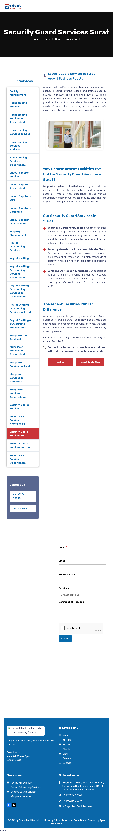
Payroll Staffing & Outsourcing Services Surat (20, 324)
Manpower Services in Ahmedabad (17, 350)
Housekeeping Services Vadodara (18, 145)
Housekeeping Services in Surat (20, 132)
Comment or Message (71, 602)
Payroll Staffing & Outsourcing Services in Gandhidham (20, 291)
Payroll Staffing (19, 258)
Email (63, 560)
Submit (65, 638)
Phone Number (68, 574)
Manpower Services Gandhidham (18, 393)
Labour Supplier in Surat (20, 198)
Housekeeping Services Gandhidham (18, 161)
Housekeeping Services (18, 104)
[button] (43, 134)
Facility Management (18, 93)
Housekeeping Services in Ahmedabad (18, 118)
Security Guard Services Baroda (20, 445)
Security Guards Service (19, 406)
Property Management (18, 233)
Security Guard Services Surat (19, 433)
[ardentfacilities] (12, 6)
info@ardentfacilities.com (77, 806)
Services (64, 588)
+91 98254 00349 (72, 795)
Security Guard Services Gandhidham (19, 459)
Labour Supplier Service (19, 174)
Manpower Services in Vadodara (16, 378)
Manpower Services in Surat (20, 364)
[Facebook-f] (9, 805)
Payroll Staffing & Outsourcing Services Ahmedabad (20, 272)
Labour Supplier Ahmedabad (19, 186)
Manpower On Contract (18, 337)
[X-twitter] (14, 805)
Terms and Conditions (74, 820)
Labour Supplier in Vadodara (20, 209)
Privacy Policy (52, 820)
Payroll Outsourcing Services (17, 246)
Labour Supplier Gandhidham (19, 221)
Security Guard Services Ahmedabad (19, 420)
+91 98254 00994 (72, 800)
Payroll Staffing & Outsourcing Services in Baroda (21, 308)
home (36, 39)
